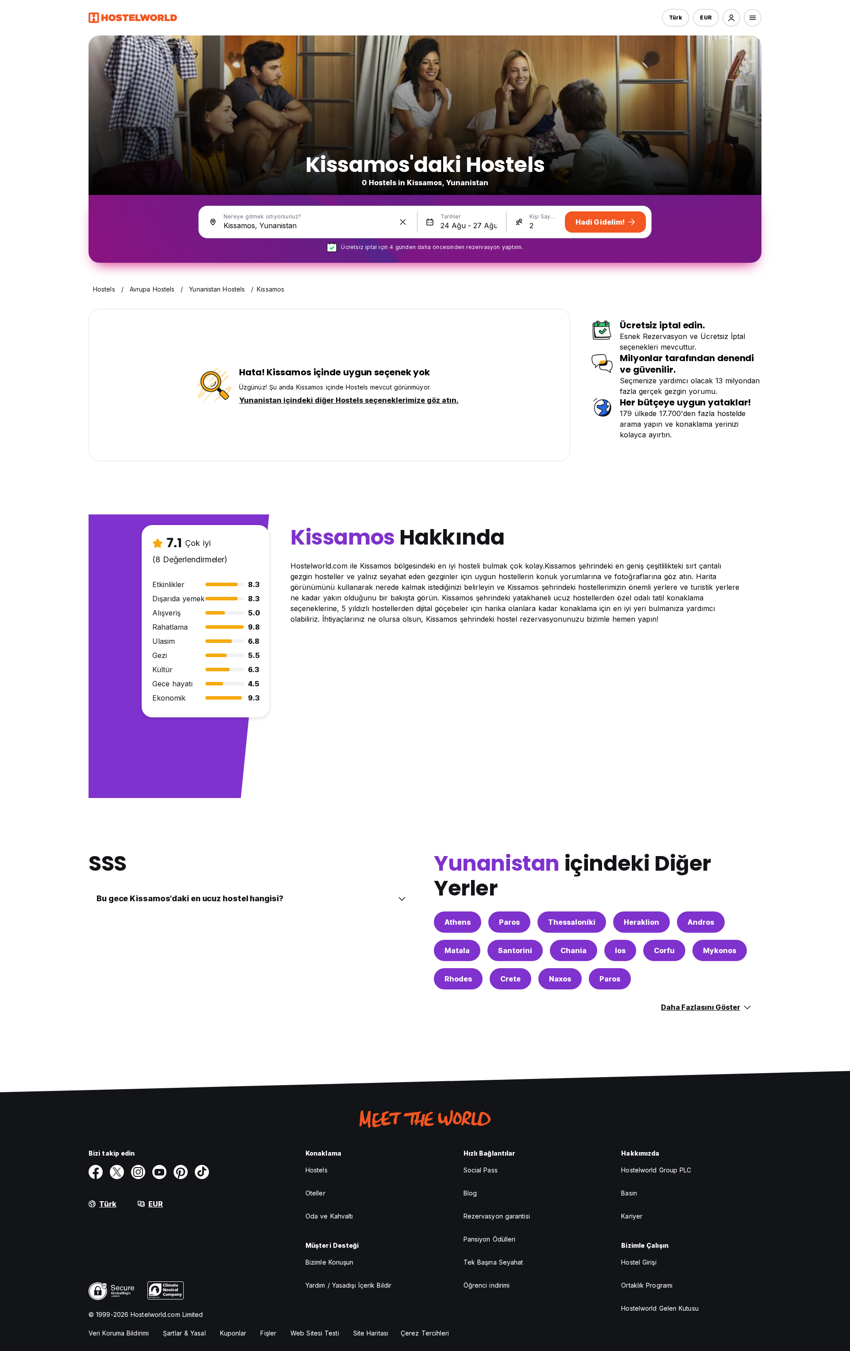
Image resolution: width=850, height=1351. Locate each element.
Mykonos (719, 950)
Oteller (315, 1193)
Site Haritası (370, 1333)
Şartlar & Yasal (184, 1333)
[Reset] (402, 222)
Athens (457, 922)
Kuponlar (233, 1333)
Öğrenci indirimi (487, 1285)
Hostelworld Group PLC (656, 1170)
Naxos (560, 978)
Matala (457, 950)
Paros (509, 922)
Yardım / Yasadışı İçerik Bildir (348, 1285)
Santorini (515, 950)
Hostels (316, 1170)
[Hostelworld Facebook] (96, 1172)
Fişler (268, 1333)
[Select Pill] (731, 18)
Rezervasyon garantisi (497, 1216)
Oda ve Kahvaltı (329, 1216)
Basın (629, 1193)
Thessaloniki (571, 922)
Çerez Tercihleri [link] (425, 1333)
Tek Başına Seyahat (493, 1262)
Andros (701, 922)
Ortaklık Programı (646, 1285)
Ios (620, 950)
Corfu (664, 950)
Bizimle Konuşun (329, 1262)
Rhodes (458, 978)
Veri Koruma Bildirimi (119, 1333)
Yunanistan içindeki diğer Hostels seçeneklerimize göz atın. (349, 400)
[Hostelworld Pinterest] (181, 1172)
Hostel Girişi (638, 1262)
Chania (573, 950)
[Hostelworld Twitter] (117, 1172)
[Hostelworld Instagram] (138, 1172)
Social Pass (481, 1170)
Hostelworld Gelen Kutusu (659, 1308)
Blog (470, 1193)
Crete (510, 978)
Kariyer (631, 1216)
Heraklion (641, 922)
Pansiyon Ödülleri (490, 1239)
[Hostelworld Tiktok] (202, 1172)
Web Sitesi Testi (314, 1333)
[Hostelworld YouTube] (159, 1172)
